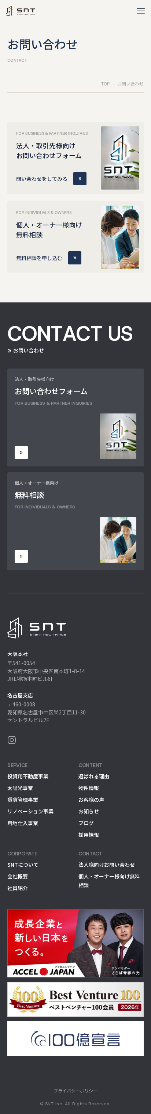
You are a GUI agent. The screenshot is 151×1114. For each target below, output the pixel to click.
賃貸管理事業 (22, 799)
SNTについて (22, 864)
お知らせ (88, 811)
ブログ (86, 823)
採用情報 (88, 834)
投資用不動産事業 (27, 776)
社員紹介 (17, 888)
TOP (105, 83)
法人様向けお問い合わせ (106, 864)
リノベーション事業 (30, 811)
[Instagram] (75, 740)
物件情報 (88, 787)
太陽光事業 (20, 787)
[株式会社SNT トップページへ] (75, 627)
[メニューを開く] (141, 11)
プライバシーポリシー (75, 1090)
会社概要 (17, 876)
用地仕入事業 (22, 823)
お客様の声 (91, 799)
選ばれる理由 (93, 776)
